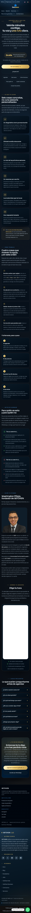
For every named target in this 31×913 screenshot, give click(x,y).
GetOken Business (8, 884)
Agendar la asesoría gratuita (15, 768)
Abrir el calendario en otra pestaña (15, 668)
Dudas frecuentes (15, 85)
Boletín (8, 11)
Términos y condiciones (21, 911)
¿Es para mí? (15, 71)
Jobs (4, 877)
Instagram (4, 811)
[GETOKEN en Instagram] (16, 858)
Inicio (2, 11)
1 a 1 (14, 2)
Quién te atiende (20, 81)
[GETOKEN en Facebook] (3, 858)
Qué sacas (14, 77)
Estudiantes (6, 874)
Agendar (5, 77)
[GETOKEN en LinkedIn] (20, 858)
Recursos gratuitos (6, 14)
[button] (27, 909)
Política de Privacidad (12, 908)
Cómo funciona (24, 77)
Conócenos (6, 887)
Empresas (8, 2)
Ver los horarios (15, 66)
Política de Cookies (8, 911)
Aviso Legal (22, 908)
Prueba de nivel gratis (7, 800)
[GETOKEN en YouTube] (12, 858)
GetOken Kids (6, 881)
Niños (2, 2)
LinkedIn (4, 817)
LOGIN (18, 2)
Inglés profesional (6, 805)
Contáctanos (20, 14)
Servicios (13, 11)
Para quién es (9, 81)
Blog (4, 870)
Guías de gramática (7, 803)
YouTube (4, 814)
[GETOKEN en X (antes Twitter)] (7, 858)
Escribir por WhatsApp (15, 772)
